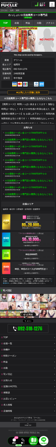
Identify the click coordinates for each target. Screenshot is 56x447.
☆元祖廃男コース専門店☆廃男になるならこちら (29, 140)
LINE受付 (43, 443)
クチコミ (50, 23)
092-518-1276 (20, 69)
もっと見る (28, 314)
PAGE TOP (28, 425)
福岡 (17, 10)
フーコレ (4, 10)
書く (23, 443)
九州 (11, 10)
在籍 (17, 23)
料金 (28, 23)
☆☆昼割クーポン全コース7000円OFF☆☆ (26, 133)
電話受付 (33, 443)
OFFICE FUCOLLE (30, 432)
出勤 (39, 23)
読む (14, 443)
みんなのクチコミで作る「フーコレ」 (28, 418)
